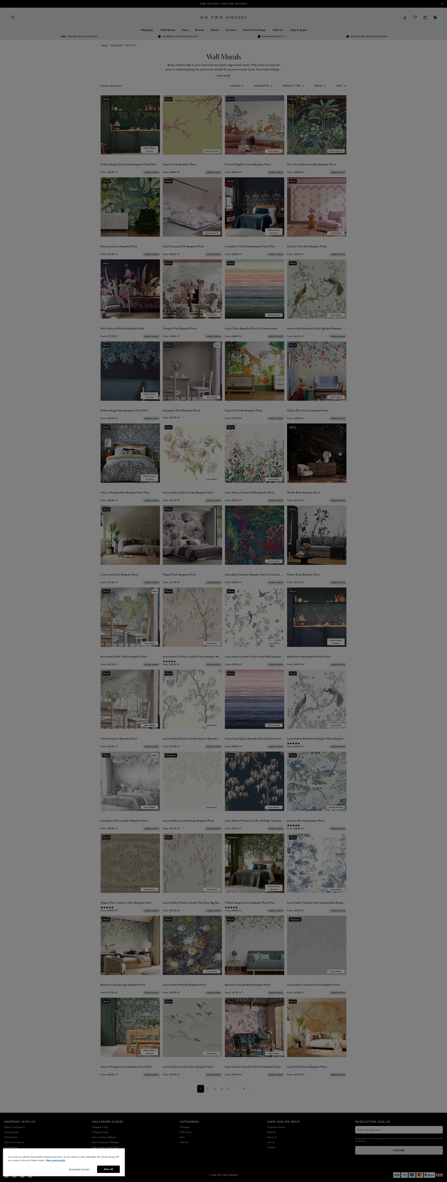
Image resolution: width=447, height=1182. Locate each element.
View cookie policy (55, 1160)
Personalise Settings (79, 1169)
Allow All (108, 1169)
